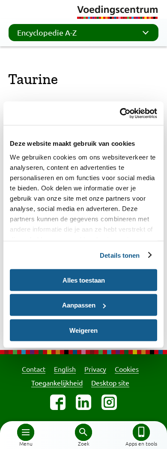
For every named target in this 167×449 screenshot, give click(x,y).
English (65, 369)
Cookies (127, 369)
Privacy (95, 369)
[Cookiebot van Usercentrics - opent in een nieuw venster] (120, 113)
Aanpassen (78, 305)
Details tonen (120, 255)
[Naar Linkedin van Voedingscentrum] (83, 402)
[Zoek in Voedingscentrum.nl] (83, 432)
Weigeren (83, 330)
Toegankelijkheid (57, 382)
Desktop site (110, 382)
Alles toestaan (84, 279)
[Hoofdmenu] (25, 432)
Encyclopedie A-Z (47, 32)
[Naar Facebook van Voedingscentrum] (58, 402)
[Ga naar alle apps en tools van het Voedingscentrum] (141, 432)
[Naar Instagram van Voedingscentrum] (109, 402)
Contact (33, 369)
